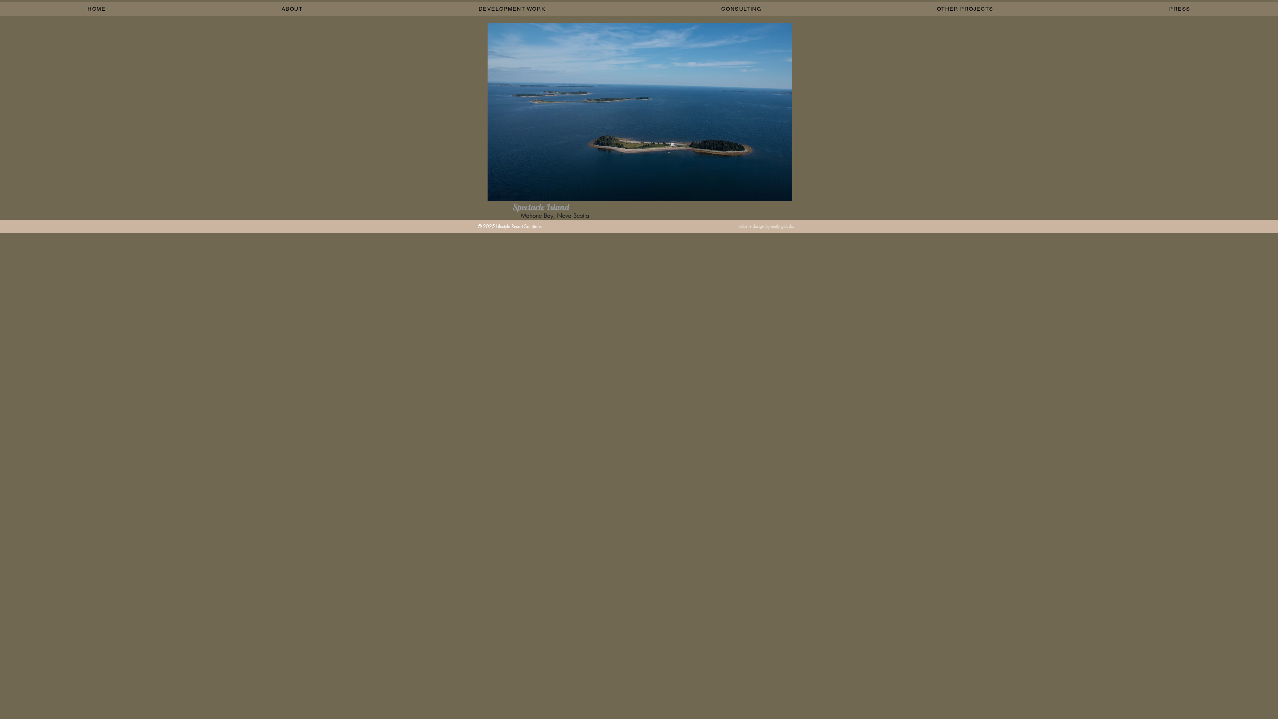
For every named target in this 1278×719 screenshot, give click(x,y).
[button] (512, 9)
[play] (775, 195)
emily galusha (782, 226)
